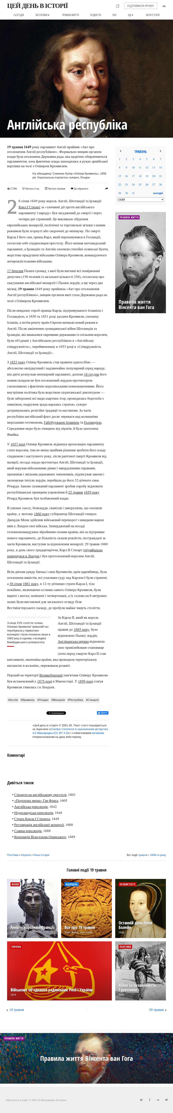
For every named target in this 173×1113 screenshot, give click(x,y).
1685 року (81, 629)
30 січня (15, 583)
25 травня (75, 492)
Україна (16, 947)
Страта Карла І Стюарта (32, 818)
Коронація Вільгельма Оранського (40, 836)
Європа (26, 855)
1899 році (85, 681)
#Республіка (75, 700)
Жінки (15, 884)
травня (142, 855)
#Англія (13, 700)
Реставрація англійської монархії (39, 824)
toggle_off (164, 6)
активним (98, 733)
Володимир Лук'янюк (54, 1100)
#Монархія (58, 700)
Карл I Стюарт (29, 207)
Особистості (127, 884)
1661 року (30, 583)
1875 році (44, 681)
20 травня (156, 1009)
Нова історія (41, 855)
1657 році (17, 444)
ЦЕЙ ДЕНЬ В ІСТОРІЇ (37, 6)
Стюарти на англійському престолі (40, 794)
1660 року (42, 513)
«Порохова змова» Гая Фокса (36, 800)
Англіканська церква (73, 641)
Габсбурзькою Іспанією (61, 422)
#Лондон (42, 700)
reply (106, 188)
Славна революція (28, 830)
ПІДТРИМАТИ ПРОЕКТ (140, 6)
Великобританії (51, 675)
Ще (131, 15)
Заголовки (43, 15)
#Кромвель (28, 700)
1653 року (17, 362)
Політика (13, 855)
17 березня (15, 270)
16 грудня (91, 374)
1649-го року (158, 855)
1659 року (91, 492)
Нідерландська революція (33, 812)
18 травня (16, 1009)
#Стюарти (92, 700)
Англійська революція (31, 806)
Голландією (92, 422)
